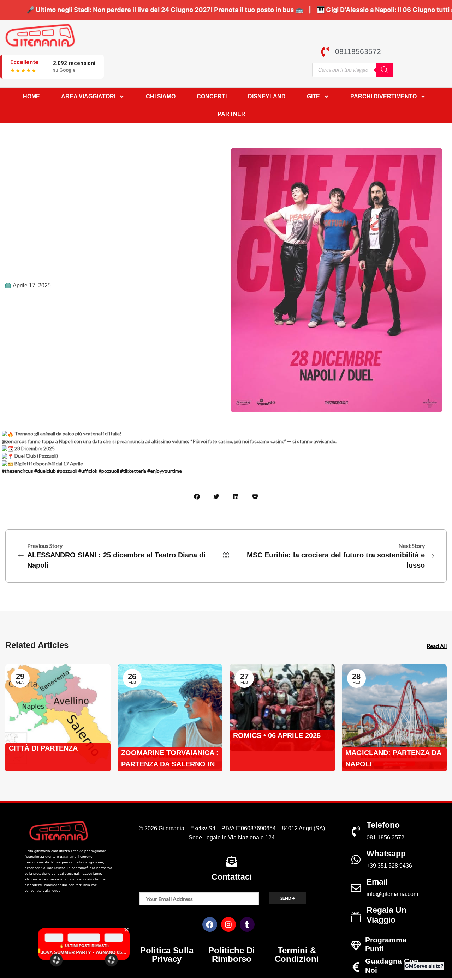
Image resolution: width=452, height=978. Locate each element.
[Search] (384, 70)
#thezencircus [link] (17, 471)
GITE (313, 96)
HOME (31, 96)
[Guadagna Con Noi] (356, 967)
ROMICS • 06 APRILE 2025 (277, 735)
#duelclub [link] (45, 471)
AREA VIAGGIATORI (88, 96)
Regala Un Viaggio (386, 914)
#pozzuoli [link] (67, 471)
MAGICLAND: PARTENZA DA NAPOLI (393, 758)
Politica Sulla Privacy (167, 955)
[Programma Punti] (356, 946)
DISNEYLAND (267, 96)
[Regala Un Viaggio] (356, 917)
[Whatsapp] (356, 859)
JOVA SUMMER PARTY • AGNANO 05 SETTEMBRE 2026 (57, 952)
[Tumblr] (247, 924)
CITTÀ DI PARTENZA (43, 748)
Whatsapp (386, 853)
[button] (197, 497)
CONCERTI (212, 96)
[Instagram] (228, 924)
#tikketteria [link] (133, 471)
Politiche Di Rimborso (231, 955)
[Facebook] (209, 924)
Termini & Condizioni (297, 955)
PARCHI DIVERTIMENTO (383, 96)
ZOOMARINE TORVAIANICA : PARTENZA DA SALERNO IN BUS (170, 759)
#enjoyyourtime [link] (164, 471)
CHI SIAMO (161, 96)
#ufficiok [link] (87, 471)
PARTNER (231, 114)
